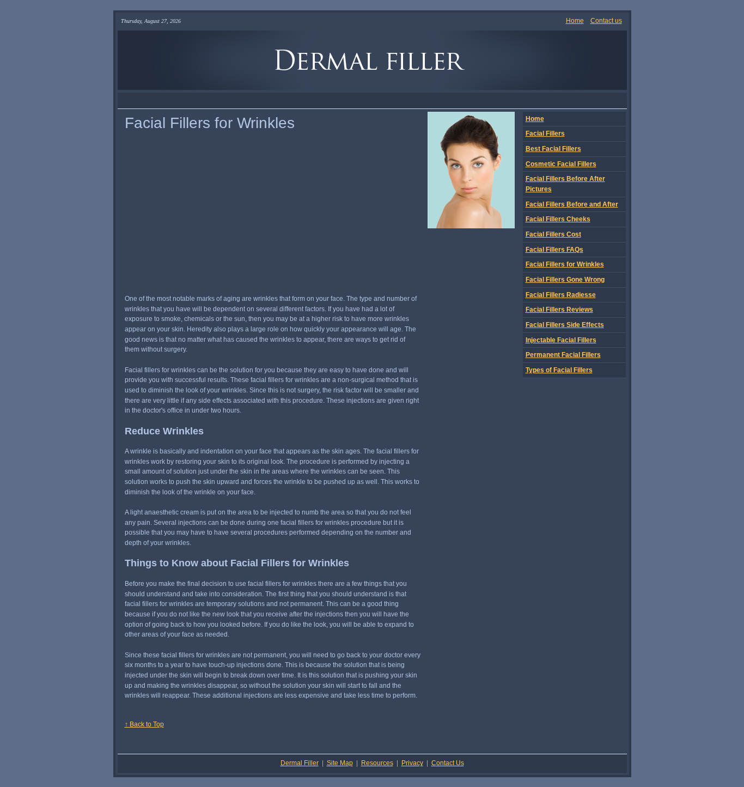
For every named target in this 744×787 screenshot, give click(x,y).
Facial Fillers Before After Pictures (565, 184)
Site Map (340, 763)
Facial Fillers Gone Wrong (565, 279)
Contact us (606, 21)
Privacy (412, 763)
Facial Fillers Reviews (559, 309)
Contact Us (447, 763)
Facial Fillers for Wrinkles (565, 264)
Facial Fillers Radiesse (561, 295)
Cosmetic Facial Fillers (561, 164)
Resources (377, 763)
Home (575, 21)
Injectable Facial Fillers (561, 340)
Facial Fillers (545, 133)
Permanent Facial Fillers (563, 355)
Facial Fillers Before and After (572, 204)
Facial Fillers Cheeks (558, 219)
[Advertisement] (372, 100)
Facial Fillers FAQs (554, 249)
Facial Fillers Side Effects (565, 325)
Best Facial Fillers (553, 149)
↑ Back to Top (144, 724)
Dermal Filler (299, 763)
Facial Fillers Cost (553, 234)
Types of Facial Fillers (559, 370)
